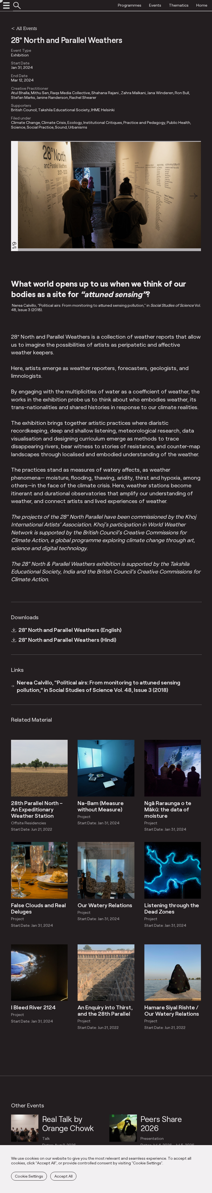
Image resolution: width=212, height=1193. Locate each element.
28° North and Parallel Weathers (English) (69, 629)
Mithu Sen (40, 93)
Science (18, 127)
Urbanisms (77, 127)
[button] (193, 195)
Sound (61, 127)
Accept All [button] (63, 1176)
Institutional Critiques (102, 122)
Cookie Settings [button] (29, 1176)
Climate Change (25, 122)
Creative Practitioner (29, 88)
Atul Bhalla (20, 93)
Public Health (178, 122)
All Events (26, 28)
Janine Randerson (52, 97)
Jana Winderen (160, 93)
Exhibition (20, 55)
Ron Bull (182, 93)
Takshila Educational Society (64, 110)
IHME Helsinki (103, 110)
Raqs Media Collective (70, 93)
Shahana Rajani (105, 93)
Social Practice (40, 127)
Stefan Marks (23, 97)
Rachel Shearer (82, 97)
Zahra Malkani (133, 93)
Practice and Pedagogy (144, 122)
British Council (24, 110)
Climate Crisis (53, 122)
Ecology (74, 122)
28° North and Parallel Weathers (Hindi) (67, 639)
